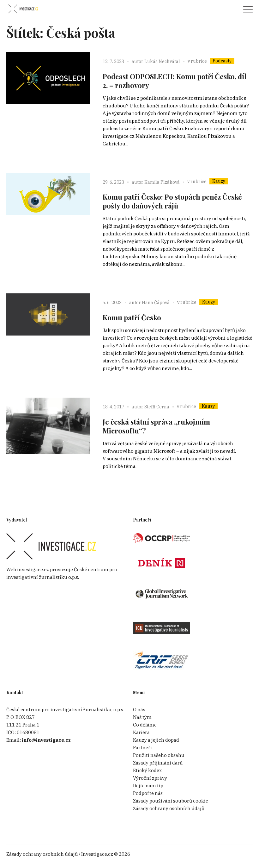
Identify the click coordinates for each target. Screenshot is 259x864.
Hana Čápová (156, 302)
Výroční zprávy (150, 778)
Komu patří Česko (132, 317)
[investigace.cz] (23, 9)
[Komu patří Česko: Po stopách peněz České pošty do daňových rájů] (48, 215)
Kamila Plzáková (162, 182)
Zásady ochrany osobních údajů (168, 808)
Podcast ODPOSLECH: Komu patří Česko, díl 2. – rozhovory (174, 81)
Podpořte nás (148, 793)
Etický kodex (147, 770)
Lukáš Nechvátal (162, 61)
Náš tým (142, 717)
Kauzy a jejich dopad (156, 740)
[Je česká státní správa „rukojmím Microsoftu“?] (48, 440)
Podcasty (222, 61)
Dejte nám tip (148, 786)
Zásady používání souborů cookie (170, 801)
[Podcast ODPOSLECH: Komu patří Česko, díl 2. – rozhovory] (48, 94)
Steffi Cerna (156, 407)
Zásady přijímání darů (158, 763)
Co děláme (145, 725)
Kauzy (218, 181)
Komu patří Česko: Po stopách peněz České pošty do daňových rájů (172, 201)
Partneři (142, 748)
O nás (139, 710)
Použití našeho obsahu (158, 755)
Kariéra (141, 732)
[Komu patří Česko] (48, 335)
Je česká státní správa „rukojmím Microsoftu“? (156, 426)
